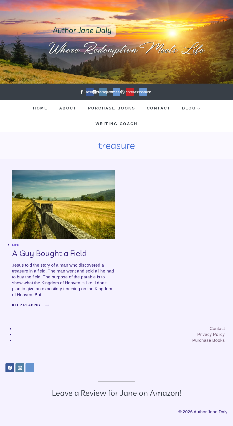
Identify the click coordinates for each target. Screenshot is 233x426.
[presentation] (63, 204)
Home (40, 108)
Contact (158, 108)
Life (15, 245)
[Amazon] (29, 367)
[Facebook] (9, 367)
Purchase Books (111, 108)
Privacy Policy (211, 334)
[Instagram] (19, 367)
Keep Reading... (30, 305)
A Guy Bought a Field (49, 253)
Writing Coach (116, 123)
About (67, 108)
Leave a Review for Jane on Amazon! (116, 393)
